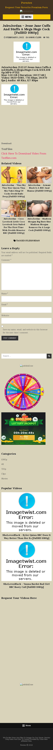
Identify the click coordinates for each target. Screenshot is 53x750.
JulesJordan (32, 240)
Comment (6, 260)
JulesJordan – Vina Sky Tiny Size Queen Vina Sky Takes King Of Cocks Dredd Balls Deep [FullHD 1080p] (14, 191)
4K (2, 464)
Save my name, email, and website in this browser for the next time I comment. (25, 331)
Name (4, 293)
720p (3, 469)
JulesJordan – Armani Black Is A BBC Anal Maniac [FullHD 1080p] (39, 188)
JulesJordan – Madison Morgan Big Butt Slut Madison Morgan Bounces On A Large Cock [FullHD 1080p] (39, 224)
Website (5, 315)
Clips (38, 37)
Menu (28, 17)
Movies (4, 478)
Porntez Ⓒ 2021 (26, 745)
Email (4, 304)
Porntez (26, 2)
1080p (31, 37)
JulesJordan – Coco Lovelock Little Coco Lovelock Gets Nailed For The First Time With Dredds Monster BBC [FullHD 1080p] (13, 225)
